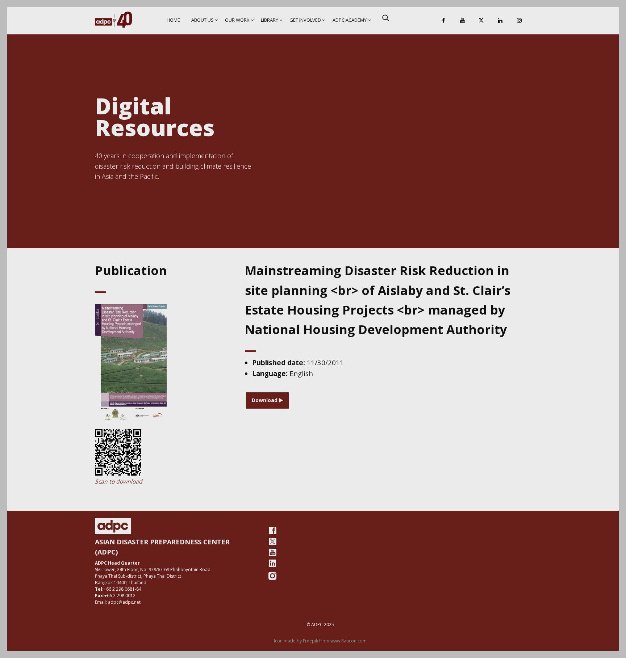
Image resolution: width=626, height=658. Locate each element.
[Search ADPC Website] (385, 18)
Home (173, 20)
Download (265, 400)
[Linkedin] (500, 21)
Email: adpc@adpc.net (118, 602)
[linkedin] (272, 563)
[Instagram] (519, 21)
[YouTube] (462, 21)
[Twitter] (272, 541)
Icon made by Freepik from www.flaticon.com (320, 641)
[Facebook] (443, 21)
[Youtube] (272, 552)
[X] (481, 21)
